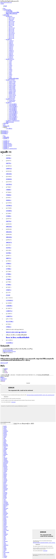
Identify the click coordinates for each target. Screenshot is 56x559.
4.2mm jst (11, 53)
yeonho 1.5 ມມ (12, 82)
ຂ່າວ (4, 124)
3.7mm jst (11, 49)
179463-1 (8, 263)
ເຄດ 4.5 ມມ (11, 30)
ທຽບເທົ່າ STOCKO (10, 99)
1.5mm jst (11, 42)
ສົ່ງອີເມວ (2, 377)
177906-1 (8, 269)
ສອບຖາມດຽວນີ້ (4, 362)
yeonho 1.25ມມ (12, 81)
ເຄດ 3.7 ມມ (11, 25)
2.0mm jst (11, 43)
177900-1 (8, 274)
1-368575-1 (9, 316)
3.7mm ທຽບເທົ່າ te (13, 110)
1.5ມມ (10, 61)
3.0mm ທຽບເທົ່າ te (13, 109)
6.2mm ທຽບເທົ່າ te (13, 118)
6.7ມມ (10, 77)
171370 (8, 295)
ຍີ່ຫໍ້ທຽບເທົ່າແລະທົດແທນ (11, 13)
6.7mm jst (11, 57)
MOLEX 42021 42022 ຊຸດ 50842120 (16, 332)
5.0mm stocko (12, 101)
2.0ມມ (10, 63)
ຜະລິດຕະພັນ (6, 15)
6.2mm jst (11, 56)
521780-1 (8, 253)
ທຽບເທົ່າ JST (9, 39)
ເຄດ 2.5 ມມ (11, 22)
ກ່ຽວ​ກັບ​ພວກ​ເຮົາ (7, 9)
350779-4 (8, 221)
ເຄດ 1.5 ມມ (11, 18)
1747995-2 (9, 205)
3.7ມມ (10, 68)
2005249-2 (9, 237)
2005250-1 (9, 226)
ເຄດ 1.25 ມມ (12, 17)
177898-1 (8, 284)
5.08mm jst (11, 55)
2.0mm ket (11, 20)
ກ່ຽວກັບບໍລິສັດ (9, 11)
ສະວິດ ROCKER (10, 122)
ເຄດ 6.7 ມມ (11, 36)
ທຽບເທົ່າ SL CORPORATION (12, 120)
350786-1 (8, 158)
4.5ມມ (10, 73)
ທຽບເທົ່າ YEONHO (10, 79)
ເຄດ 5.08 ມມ (12, 33)
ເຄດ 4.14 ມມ (12, 27)
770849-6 (8, 195)
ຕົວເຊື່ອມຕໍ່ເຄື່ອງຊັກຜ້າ (14, 78)
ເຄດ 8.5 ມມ (11, 38)
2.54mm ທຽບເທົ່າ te (13, 106)
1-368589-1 (9, 305)
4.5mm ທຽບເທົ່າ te (13, 115)
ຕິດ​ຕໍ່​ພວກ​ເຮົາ (6, 126)
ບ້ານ (4, 8)
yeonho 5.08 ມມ (12, 95)
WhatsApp (3, 380)
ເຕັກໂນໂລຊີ (5, 123)
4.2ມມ (10, 72)
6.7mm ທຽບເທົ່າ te (13, 119)
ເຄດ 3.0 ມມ (11, 24)
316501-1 (8, 200)
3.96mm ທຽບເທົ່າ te (13, 111)
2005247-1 (9, 242)
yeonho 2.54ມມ (12, 85)
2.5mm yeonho (12, 86)
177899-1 (8, 279)
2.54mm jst (11, 44)
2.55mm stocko (12, 100)
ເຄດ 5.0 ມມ (11, 31)
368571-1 (8, 258)
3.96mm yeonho (12, 89)
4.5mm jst (11, 54)
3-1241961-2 (9, 342)
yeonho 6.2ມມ (12, 96)
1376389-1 (9, 210)
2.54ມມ (10, 65)
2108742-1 (9, 168)
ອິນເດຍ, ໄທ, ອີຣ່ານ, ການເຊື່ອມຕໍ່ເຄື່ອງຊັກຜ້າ (17, 337)
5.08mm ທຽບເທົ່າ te (13, 116)
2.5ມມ (10, 64)
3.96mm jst (11, 50)
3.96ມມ (10, 69)
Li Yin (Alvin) (4, 378)
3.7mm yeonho (12, 88)
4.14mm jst (11, 51)
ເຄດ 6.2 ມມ (11, 35)
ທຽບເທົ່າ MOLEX (10, 59)
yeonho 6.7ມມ (12, 97)
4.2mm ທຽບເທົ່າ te (13, 114)
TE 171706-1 (9, 321)
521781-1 (8, 247)
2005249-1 (9, 232)
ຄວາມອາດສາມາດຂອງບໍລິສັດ (12, 12)
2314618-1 (9, 179)
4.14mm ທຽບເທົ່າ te (13, 113)
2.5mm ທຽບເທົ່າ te (13, 107)
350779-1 (8, 163)
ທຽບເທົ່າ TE (8, 102)
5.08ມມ (10, 74)
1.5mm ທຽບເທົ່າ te (13, 104)
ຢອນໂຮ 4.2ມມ (12, 92)
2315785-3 (9, 184)
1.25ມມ (10, 60)
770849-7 (8, 189)
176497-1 (8, 290)
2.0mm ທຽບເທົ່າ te (13, 105)
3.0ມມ (10, 66)
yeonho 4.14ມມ (12, 91)
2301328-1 (9, 174)
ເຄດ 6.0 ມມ (11, 34)
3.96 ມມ (10, 26)
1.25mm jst (11, 40)
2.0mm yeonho (12, 83)
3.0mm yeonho (12, 87)
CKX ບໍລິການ (9, 128)
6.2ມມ (10, 76)
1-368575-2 (9, 311)
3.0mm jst (11, 48)
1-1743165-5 (9, 300)
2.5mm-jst (11, 46)
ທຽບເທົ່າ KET (9, 16)
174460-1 (8, 216)
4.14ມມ (10, 70)
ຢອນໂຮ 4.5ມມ (12, 93)
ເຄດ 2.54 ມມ (12, 21)
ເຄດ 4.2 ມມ (11, 29)
